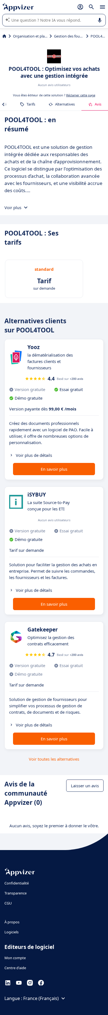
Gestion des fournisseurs (69, 36)
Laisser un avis (85, 785)
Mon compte (15, 957)
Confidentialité (16, 883)
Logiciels (11, 931)
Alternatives (65, 104)
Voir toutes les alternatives (54, 759)
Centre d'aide (15, 967)
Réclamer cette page (80, 95)
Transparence (15, 893)
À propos (11, 921)
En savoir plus (54, 469)
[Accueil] (4, 36)
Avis (98, 104)
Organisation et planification (30, 36)
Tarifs (31, 104)
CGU (8, 903)
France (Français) (41, 998)
